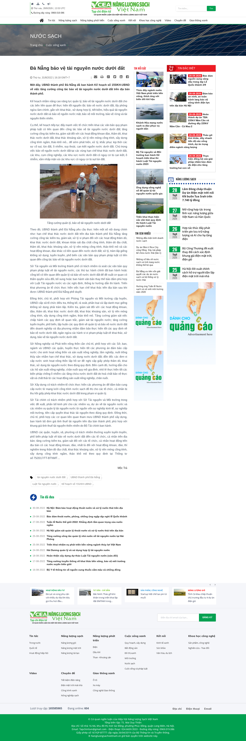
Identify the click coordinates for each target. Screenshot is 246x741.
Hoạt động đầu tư (55, 590)
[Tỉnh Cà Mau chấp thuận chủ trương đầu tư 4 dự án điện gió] (180, 595)
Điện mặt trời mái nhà (71, 685)
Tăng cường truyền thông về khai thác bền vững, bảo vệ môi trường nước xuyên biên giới (86, 563)
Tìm (211, 8)
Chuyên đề (180, 20)
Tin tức (51, 20)
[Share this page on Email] (95, 76)
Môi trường (130, 658)
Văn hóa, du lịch (164, 653)
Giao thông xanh (198, 20)
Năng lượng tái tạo (70, 653)
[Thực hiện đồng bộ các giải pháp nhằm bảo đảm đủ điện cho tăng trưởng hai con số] (178, 159)
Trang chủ (36, 45)
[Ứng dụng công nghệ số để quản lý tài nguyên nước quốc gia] (149, 176)
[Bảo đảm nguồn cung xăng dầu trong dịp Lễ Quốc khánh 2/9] (178, 79)
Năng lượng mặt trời (71, 648)
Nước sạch (130, 663)
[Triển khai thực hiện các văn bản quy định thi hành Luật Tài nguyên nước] (149, 206)
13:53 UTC (60, 8)
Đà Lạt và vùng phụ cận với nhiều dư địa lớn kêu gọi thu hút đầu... (58, 598)
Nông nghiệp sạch (70, 695)
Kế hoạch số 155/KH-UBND (76, 483)
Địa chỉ (177, 708)
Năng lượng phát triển (92, 20)
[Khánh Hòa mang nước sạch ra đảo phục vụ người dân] (149, 111)
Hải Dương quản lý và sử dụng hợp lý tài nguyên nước (78, 550)
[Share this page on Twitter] (114, 76)
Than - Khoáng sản (102, 657)
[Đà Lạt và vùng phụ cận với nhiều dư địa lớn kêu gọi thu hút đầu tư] (38, 595)
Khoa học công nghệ (150, 20)
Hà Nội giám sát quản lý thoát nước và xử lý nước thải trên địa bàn (85, 530)
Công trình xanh (69, 690)
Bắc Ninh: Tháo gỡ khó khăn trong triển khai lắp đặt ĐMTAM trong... (105, 598)
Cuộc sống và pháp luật (136, 668)
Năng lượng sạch (68, 20)
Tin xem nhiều (143, 233)
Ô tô (95, 680)
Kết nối (132, 20)
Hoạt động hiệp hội (38, 653)
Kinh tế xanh (162, 642)
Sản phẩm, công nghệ (152, 590)
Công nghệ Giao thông (104, 690)
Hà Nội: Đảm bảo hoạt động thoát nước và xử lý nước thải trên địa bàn (85, 509)
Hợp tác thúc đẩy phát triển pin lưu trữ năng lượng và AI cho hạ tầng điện (197, 233)
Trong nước (34, 642)
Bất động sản (131, 648)
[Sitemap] (38, 4)
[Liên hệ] (43, 4)
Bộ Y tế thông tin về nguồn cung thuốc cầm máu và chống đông (83, 569)
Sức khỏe (161, 648)
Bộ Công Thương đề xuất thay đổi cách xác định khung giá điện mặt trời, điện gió (197, 253)
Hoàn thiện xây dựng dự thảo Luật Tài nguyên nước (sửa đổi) (82, 555)
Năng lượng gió (196, 590)
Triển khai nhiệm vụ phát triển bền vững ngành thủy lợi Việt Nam (84, 544)
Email (207, 708)
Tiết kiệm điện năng (70, 680)
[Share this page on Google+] (108, 76)
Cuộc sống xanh (116, 20)
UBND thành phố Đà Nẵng (85, 477)
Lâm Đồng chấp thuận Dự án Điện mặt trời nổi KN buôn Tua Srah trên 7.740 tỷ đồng (198, 194)
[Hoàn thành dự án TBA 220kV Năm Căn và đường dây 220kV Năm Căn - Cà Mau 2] (178, 117)
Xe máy (96, 685)
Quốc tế (33, 648)
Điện (95, 647)
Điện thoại (193, 708)
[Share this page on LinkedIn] (121, 76)
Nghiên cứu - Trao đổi (198, 648)
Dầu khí (96, 652)
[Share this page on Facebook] (127, 76)
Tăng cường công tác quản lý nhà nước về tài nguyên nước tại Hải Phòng (85, 537)
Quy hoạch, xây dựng (135, 642)
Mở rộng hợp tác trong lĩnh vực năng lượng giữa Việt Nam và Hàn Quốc (197, 213)
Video (168, 20)
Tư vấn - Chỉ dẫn (101, 590)
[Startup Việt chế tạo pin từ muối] (132, 595)
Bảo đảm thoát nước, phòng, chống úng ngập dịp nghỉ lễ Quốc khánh (87, 516)
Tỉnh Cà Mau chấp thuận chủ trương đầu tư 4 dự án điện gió (201, 598)
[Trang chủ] (32, 4)
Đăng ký (207, 617)
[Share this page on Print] (102, 76)
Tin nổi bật (140, 68)
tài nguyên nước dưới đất (51, 477)
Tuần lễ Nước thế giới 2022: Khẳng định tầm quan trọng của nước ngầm (84, 523)
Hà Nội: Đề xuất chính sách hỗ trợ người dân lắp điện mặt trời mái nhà (198, 272)
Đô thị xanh (130, 653)
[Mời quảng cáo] (49, 4)
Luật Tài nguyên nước (44, 483)
